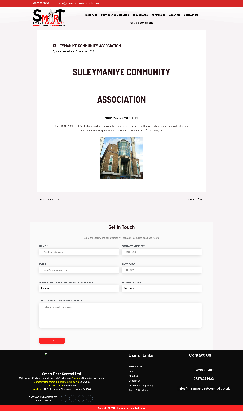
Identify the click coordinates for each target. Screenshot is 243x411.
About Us (174, 15)
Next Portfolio (197, 199)
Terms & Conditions (141, 22)
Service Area (140, 15)
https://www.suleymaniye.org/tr (121, 117)
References (158, 15)
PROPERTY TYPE (131, 282)
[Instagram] (159, 3)
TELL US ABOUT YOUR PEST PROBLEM (61, 300)
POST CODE (128, 264)
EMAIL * (43, 264)
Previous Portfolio (48, 199)
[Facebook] (153, 3)
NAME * (43, 246)
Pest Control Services (115, 15)
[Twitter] (164, 3)
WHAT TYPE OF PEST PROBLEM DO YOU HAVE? (66, 282)
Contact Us (191, 15)
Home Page (91, 15)
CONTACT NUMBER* (133, 246)
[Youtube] (89, 398)
